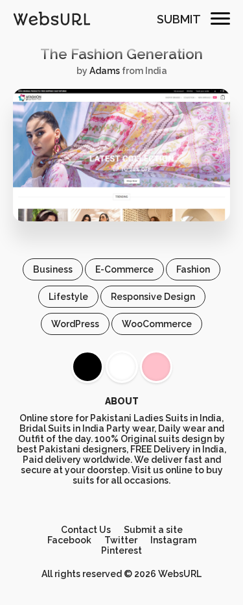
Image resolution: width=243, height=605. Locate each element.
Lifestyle (68, 296)
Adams (104, 71)
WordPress (75, 324)
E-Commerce (124, 269)
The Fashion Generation (121, 53)
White (122, 367)
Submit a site (153, 530)
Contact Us (86, 530)
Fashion (193, 269)
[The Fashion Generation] (121, 218)
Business (53, 269)
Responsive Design (153, 296)
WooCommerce (157, 324)
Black (87, 367)
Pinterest (121, 550)
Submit (179, 19)
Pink (156, 367)
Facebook (69, 540)
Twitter (120, 540)
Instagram (173, 540)
